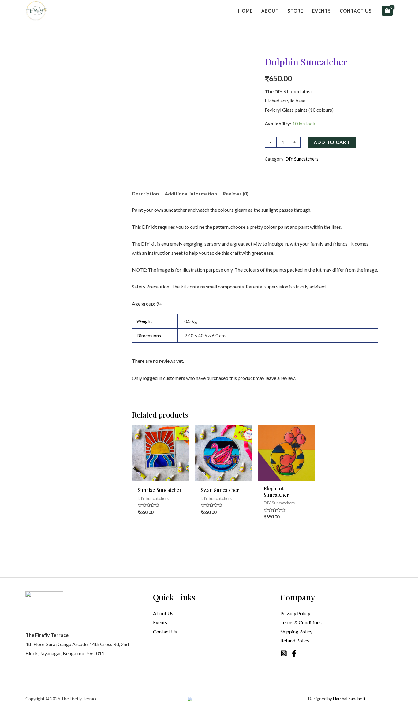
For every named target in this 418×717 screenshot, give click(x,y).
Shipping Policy (296, 631)
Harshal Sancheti (349, 698)
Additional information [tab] (191, 193)
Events (160, 622)
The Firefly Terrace (79, 698)
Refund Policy (294, 640)
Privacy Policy (295, 613)
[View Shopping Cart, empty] (387, 11)
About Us (163, 613)
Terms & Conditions (301, 622)
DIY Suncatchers (302, 159)
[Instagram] (283, 653)
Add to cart (332, 142)
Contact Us (165, 631)
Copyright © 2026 (43, 698)
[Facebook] (294, 653)
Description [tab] (145, 193)
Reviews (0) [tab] (235, 193)
